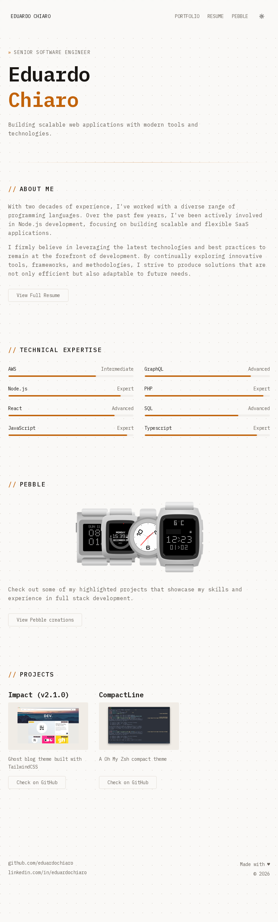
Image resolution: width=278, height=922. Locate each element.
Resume (215, 16)
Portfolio (187, 16)
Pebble (240, 16)
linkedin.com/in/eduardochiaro (47, 872)
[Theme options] (261, 16)
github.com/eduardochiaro (40, 863)
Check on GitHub (37, 782)
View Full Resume (38, 295)
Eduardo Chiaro (31, 16)
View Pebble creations (45, 620)
